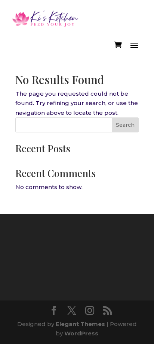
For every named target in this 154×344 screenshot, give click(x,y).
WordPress (81, 333)
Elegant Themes (80, 323)
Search (125, 125)
